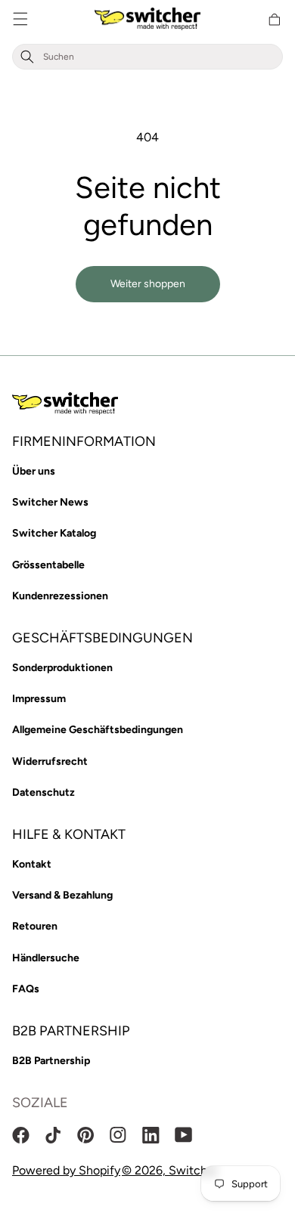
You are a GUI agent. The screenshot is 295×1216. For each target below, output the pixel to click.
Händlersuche (45, 957)
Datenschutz (43, 792)
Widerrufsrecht (50, 761)
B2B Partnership (51, 1060)
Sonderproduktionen (62, 667)
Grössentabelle (48, 564)
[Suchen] (27, 57)
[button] (20, 19)
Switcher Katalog (54, 533)
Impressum (39, 698)
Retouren (34, 926)
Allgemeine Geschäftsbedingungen (97, 729)
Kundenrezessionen (60, 595)
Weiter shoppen (147, 283)
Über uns (33, 471)
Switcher (193, 1170)
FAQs (25, 988)
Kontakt (31, 864)
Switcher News (50, 502)
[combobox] (159, 57)
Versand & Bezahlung (62, 895)
